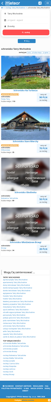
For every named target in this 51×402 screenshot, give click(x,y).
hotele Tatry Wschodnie (12, 299)
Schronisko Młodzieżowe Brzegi (25, 242)
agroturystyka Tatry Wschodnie (15, 280)
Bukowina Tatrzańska (9, 198)
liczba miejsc (37, 53)
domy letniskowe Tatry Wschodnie (16, 285)
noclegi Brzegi (8, 374)
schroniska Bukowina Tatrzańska (16, 346)
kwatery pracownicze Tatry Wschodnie (18, 301)
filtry (27, 41)
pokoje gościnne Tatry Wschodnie (16, 318)
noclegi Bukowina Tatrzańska (14, 355)
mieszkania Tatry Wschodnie (14, 307)
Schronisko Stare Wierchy (25, 141)
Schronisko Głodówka (25, 192)
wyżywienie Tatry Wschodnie (14, 293)
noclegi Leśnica (9, 369)
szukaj (27, 32)
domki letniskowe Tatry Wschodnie (16, 290)
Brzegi (3, 248)
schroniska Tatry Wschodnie (14, 326)
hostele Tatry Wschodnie (12, 296)
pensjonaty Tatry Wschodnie (14, 315)
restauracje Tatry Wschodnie (14, 323)
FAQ (46, 386)
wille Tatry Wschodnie (11, 331)
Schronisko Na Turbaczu (26, 90)
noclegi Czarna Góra (11, 363)
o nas (26, 388)
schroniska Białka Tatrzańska (14, 343)
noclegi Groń (8, 372)
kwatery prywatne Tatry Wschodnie (17, 304)
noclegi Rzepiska (9, 366)
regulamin (38, 386)
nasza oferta (37, 388)
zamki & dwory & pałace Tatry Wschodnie (19, 337)
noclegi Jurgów (9, 361)
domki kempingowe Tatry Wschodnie (17, 288)
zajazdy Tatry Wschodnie (13, 334)
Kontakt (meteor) (23, 386)
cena (29, 53)
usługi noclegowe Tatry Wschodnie (17, 328)
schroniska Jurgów (10, 349)
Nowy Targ (5, 99)
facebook (9, 386)
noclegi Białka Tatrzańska (13, 358)
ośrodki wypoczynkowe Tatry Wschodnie (19, 312)
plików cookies (28, 400)
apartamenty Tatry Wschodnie (15, 282)
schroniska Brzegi (10, 351)
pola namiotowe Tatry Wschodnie (16, 320)
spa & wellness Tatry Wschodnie (15, 309)
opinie (46, 53)
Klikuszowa (5, 150)
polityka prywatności (11, 388)
